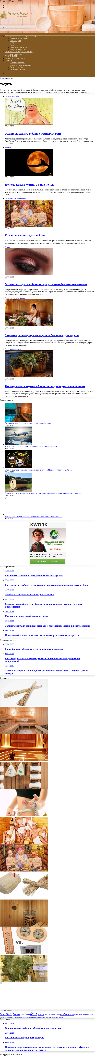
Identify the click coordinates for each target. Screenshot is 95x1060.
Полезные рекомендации (20, 65)
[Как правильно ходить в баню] (24, 871)
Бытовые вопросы (17, 63)
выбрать (53, 1014)
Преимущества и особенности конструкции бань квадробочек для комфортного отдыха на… (44, 493)
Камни (13, 45)
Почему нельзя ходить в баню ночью (29, 184)
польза (90, 1014)
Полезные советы (17, 69)
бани (8, 1014)
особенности (67, 1014)
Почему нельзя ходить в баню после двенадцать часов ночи (45, 386)
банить (16, 1014)
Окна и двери (15, 41)
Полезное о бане (17, 67)
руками (46, 1017)
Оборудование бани (18, 47)
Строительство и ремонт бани (21, 36)
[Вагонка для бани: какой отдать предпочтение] (24, 761)
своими (61, 1017)
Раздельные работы (18, 49)
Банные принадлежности (19, 52)
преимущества (29, 1017)
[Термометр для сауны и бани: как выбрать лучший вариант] (24, 953)
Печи (12, 43)
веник (41, 1014)
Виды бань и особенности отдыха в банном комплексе (28, 423)
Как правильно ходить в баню (25, 235)
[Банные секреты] (14, 23)
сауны (56, 1017)
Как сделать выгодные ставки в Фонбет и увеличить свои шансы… (33, 516)
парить (76, 1014)
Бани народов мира (15, 58)
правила (3, 1017)
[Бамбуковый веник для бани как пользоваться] (24, 1008)
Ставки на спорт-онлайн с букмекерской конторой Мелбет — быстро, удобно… (38, 470)
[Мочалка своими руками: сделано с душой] (24, 898)
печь (85, 1014)
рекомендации (39, 1017)
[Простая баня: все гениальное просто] (24, 926)
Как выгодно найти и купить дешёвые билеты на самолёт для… (32, 446)
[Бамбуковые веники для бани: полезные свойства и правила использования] (24, 706)
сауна (51, 1017)
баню (28, 1014)
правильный (18, 1017)
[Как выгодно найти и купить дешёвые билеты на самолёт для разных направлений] (18, 444)
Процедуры (11, 56)
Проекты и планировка (20, 38)
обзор (58, 1014)
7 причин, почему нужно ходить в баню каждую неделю (42, 335)
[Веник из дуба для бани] (24, 981)
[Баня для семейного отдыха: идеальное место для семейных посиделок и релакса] (24, 843)
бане (2, 1014)
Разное (8, 60)
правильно (10, 1017)
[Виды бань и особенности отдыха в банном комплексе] (18, 421)
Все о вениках (16, 54)
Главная (3, 78)
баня (33, 1014)
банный (23, 1014)
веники (47, 1014)
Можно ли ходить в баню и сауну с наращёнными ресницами (46, 284)
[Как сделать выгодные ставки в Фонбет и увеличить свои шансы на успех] (18, 514)
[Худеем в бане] (24, 816)
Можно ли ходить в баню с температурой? (33, 133)
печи (80, 1014)
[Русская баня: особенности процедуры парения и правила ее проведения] (24, 788)
